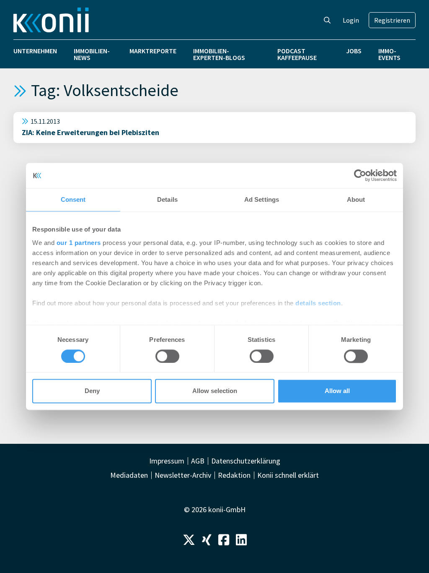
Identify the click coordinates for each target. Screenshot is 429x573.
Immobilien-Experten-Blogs (219, 54)
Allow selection (214, 391)
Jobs (354, 51)
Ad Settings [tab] (261, 199)
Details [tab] (167, 199)
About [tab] (356, 199)
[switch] (167, 356)
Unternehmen (35, 51)
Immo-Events (389, 54)
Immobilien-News (92, 54)
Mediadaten (129, 475)
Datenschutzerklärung (245, 461)
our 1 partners (79, 242)
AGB (197, 461)
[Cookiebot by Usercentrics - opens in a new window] (360, 175)
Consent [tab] (73, 199)
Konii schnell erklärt (288, 475)
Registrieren (392, 20)
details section (318, 303)
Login (351, 20)
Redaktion (234, 475)
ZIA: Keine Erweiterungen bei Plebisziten (90, 132)
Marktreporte (152, 51)
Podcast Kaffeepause (297, 54)
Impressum (166, 461)
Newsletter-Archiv (183, 475)
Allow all (337, 391)
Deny (92, 391)
